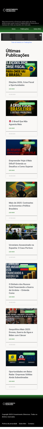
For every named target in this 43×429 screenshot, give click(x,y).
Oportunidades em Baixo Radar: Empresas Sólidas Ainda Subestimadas (20, 374)
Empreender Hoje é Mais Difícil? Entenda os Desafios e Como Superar (21, 163)
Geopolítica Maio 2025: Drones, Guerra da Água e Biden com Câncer (21, 332)
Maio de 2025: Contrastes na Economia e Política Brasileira (21, 206)
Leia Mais (11, 89)
